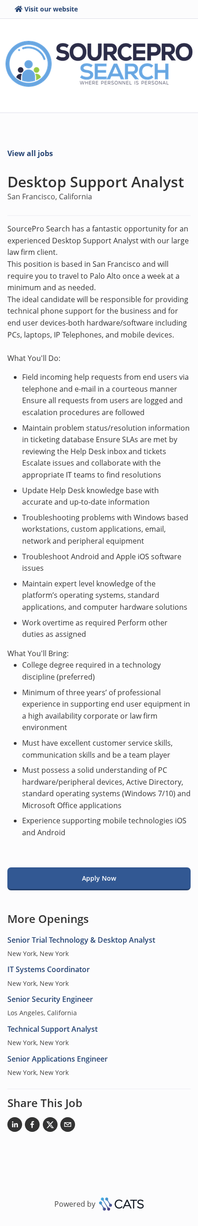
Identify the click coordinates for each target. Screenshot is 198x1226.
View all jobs (30, 153)
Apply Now (99, 878)
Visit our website (51, 9)
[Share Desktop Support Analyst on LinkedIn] (14, 1126)
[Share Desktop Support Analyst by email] (67, 1126)
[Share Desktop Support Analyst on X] (50, 1126)
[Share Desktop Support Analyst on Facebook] (32, 1126)
